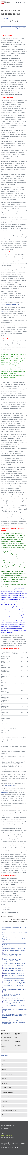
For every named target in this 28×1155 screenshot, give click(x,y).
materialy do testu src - (14, 980)
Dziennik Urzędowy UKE (6, 1142)
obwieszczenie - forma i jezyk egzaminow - (14, 933)
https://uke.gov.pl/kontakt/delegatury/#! (10, 304)
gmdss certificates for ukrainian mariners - (14, 1009)
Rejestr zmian (4, 1055)
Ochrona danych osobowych (18, 1142)
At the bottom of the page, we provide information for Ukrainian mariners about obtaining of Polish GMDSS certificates (13, 28)
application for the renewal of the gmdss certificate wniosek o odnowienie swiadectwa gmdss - (13, 1022)
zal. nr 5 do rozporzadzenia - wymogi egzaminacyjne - (11, 995)
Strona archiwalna (15, 1143)
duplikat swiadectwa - (14, 968)
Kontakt (23, 1143)
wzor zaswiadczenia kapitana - (14, 948)
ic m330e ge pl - (12, 1003)
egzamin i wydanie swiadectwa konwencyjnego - (14, 938)
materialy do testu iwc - (14, 983)
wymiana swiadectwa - (14, 973)
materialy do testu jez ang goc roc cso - (14, 989)
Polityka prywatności (5, 1143)
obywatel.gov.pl (4, 311)
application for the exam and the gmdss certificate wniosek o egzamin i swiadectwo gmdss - (14, 1016)
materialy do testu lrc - (14, 978)
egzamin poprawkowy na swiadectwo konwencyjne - (11, 955)
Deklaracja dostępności (5, 1144)
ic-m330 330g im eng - (14, 1005)
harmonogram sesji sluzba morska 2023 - (14, 928)
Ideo (26, 1151)
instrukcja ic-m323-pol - (14, 998)
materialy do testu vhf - (14, 985)
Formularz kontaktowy (6, 1135)
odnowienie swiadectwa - (14, 963)
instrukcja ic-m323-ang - (14, 1000)
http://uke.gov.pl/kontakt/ (11, 785)
